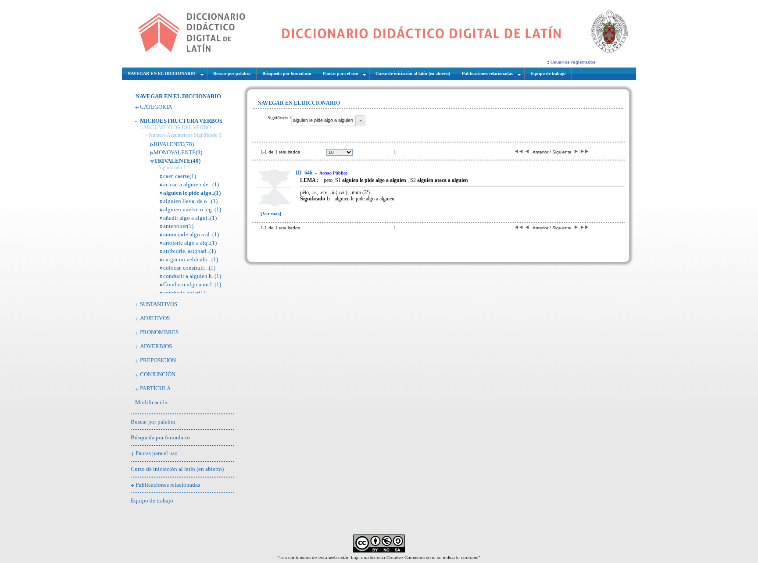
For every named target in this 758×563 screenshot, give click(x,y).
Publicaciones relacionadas (168, 484)
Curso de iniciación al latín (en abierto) (177, 469)
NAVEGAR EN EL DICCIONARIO (178, 96)
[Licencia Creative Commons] (379, 551)
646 (305, 173)
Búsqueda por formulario (160, 437)
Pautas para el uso (157, 453)
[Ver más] (271, 213)
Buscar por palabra (153, 421)
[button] (360, 120)
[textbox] (323, 120)
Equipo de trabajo (152, 500)
